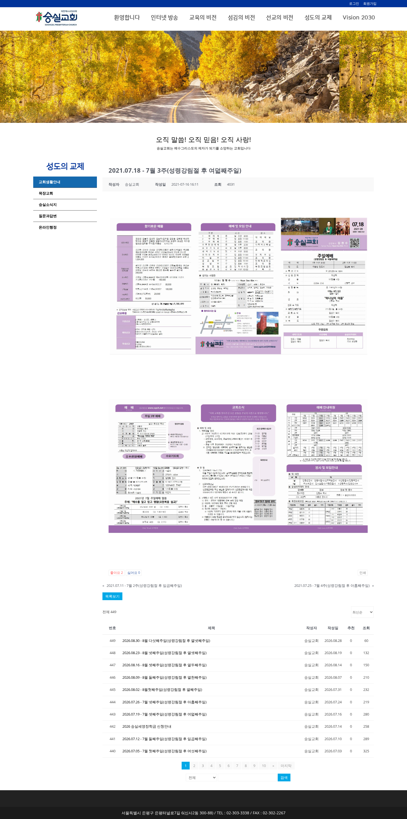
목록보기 (112, 596)
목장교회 (46, 193)
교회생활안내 (49, 182)
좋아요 (116, 572)
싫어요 (133, 572)
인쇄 (362, 572)
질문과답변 (48, 216)
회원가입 (370, 3)
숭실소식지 (48, 205)
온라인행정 (48, 227)
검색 (284, 777)
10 (264, 765)
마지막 (286, 765)
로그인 (354, 3)
